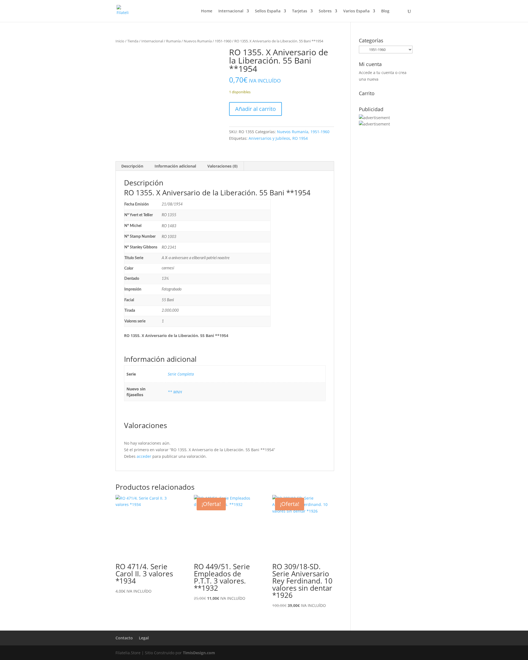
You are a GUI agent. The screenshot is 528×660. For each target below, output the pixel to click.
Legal (144, 637)
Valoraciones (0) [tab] (222, 166)
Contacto (124, 637)
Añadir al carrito (255, 109)
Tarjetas (299, 11)
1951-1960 (223, 41)
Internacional (230, 11)
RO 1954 (300, 138)
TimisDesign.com (199, 652)
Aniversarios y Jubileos (269, 138)
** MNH (175, 392)
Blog (385, 11)
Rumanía (173, 41)
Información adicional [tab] (175, 166)
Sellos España (267, 11)
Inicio (120, 41)
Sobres (325, 11)
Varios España (356, 11)
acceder (144, 456)
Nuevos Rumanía (198, 41)
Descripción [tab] (132, 166)
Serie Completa (181, 374)
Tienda (132, 41)
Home (206, 11)
